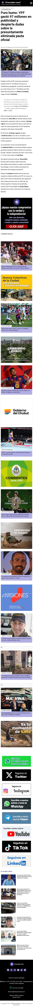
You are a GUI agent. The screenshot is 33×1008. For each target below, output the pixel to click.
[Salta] (16, 734)
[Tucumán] (16, 684)
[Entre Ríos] (16, 535)
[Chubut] (16, 411)
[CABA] (16, 287)
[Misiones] (16, 597)
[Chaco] (16, 349)
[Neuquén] (16, 647)
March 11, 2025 (8, 110)
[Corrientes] (16, 473)
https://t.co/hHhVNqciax (21, 106)
